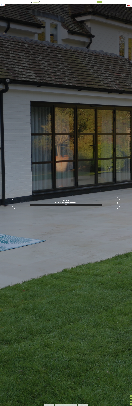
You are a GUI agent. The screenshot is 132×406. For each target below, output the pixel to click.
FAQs (95, 1)
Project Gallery (87, 1)
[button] (78, 2)
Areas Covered (82, 1)
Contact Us (99, 1)
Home (74, 1)
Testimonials (92, 1)
